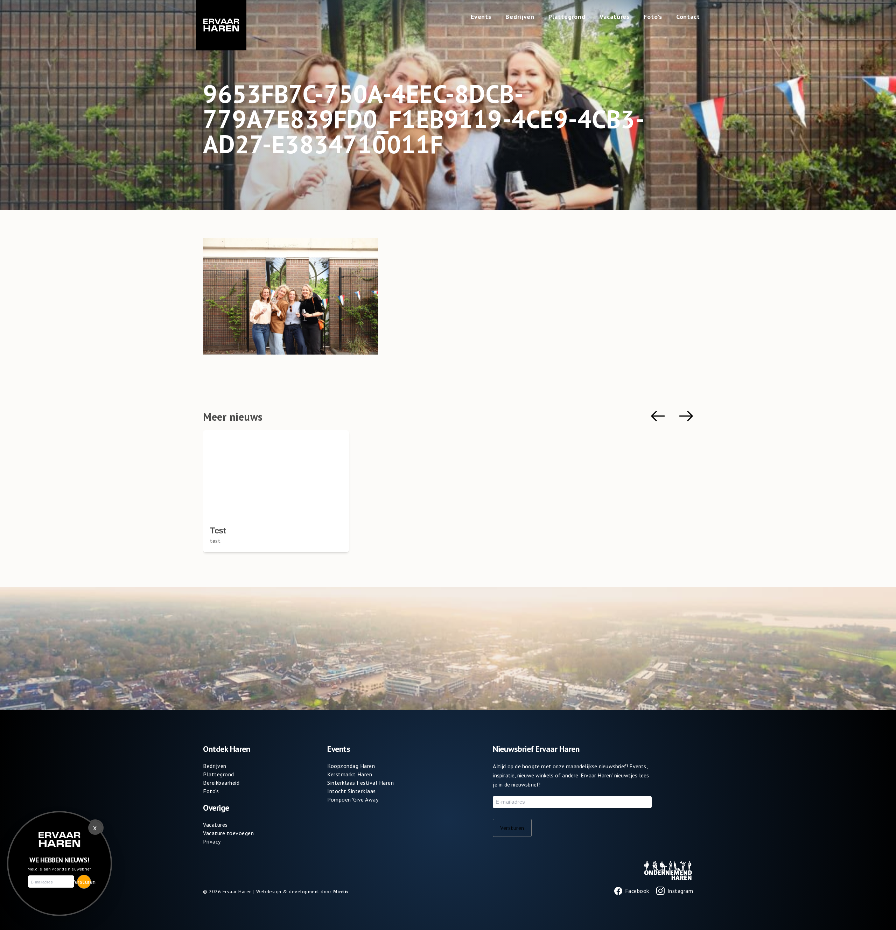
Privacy (212, 841)
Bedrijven (519, 17)
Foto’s (653, 17)
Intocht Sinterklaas (351, 791)
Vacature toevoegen (228, 833)
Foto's (211, 791)
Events (481, 17)
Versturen (512, 827)
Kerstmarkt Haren (349, 774)
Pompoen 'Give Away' (353, 799)
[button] (658, 416)
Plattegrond (567, 17)
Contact (688, 17)
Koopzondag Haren (351, 765)
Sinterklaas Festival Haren (360, 782)
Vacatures (615, 17)
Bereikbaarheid (221, 782)
